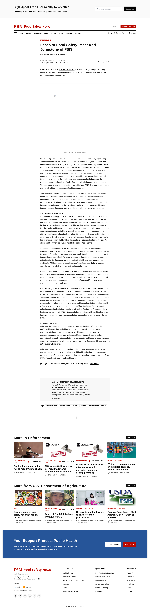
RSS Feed (98, 591)
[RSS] (123, 33)
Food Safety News (77, 606)
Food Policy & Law (114, 460)
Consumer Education (84, 508)
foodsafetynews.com (21, 574)
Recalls (65, 588)
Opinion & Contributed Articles (93, 406)
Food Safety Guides (69, 577)
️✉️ (17, 587)
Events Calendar (101, 580)
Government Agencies (69, 406)
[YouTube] (120, 33)
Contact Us (130, 577)
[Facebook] (108, 33)
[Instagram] (114, 33)
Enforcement (45, 40)
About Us (130, 573)
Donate (129, 591)
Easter (16, 508)
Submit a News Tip (101, 588)
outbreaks (66, 584)
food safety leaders (116, 508)
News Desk (20, 472)
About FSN (129, 544)
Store (129, 588)
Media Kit (130, 584)
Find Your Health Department (105, 573)
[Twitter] (111, 33)
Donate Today (113, 544)
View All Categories (69, 591)
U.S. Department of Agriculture (55, 54)
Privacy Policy (131, 580)
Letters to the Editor (102, 584)
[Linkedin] (117, 33)
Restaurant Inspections (103, 577)
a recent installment (66, 69)
